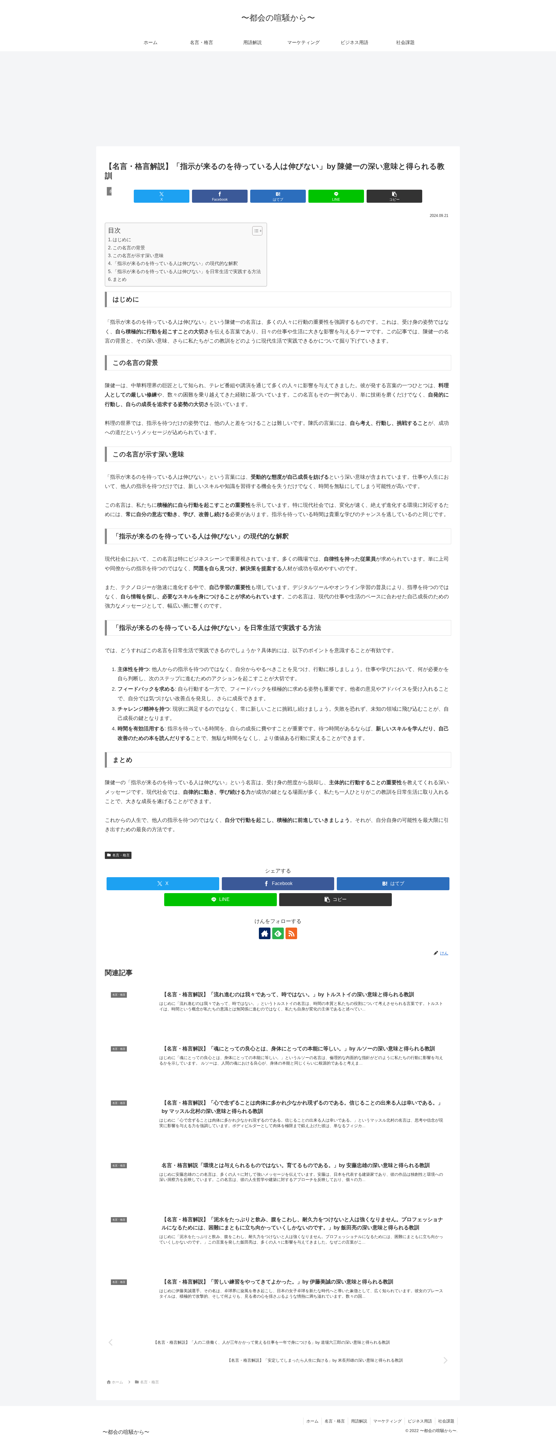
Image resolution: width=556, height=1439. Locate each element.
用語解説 (359, 1421)
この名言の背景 (129, 247)
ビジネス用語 (420, 1421)
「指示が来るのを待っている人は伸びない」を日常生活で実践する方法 (187, 271)
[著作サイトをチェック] (264, 933)
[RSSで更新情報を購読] (291, 933)
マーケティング (387, 1421)
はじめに (122, 239)
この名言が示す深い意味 (138, 255)
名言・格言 (121, 855)
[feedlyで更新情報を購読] (278, 933)
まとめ (120, 279)
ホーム (312, 1421)
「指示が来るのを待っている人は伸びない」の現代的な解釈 (175, 263)
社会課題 (446, 1421)
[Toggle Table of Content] (254, 231)
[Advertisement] (278, 98)
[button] (394, 196)
